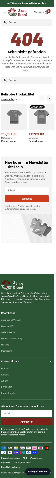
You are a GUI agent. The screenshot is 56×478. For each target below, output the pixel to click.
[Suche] (4, 22)
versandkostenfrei (23, 3)
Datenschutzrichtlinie (10, 432)
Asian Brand (13, 473)
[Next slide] (49, 98)
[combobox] (29, 22)
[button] (4, 12)
